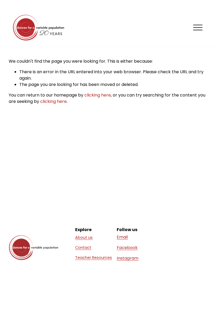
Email (122, 237)
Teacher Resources (93, 257)
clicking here (97, 95)
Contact (83, 247)
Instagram (127, 258)
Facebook (127, 248)
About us (84, 237)
